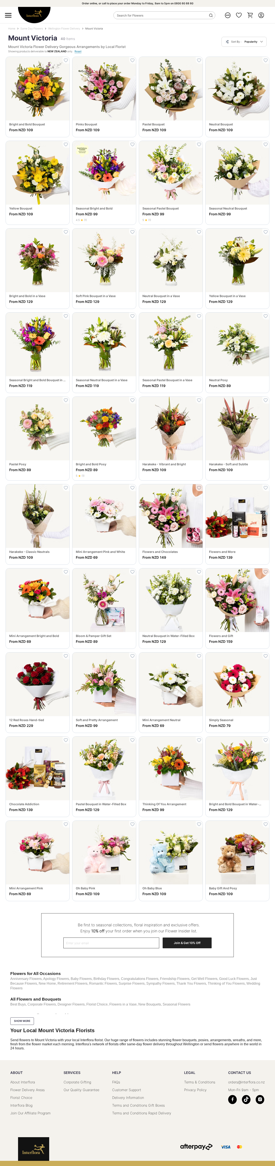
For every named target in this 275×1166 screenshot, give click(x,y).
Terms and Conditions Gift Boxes (138, 1105)
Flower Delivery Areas (27, 1090)
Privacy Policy (195, 1090)
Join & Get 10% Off (187, 943)
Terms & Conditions (199, 1082)
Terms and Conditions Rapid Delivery (141, 1113)
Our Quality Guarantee (81, 1090)
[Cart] (250, 15)
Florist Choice (21, 1097)
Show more (22, 1021)
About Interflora (22, 1082)
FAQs (116, 1082)
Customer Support (126, 1090)
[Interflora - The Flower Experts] (33, 1149)
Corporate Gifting (77, 1082)
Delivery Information (128, 1097)
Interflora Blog (21, 1105)
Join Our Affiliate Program (30, 1113)
